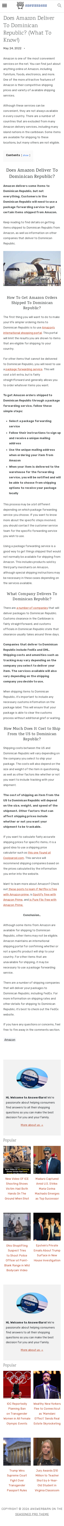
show (26, 155)
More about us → (32, 1125)
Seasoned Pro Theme (32, 1514)
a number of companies (32, 608)
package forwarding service (23, 369)
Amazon (9, 1039)
